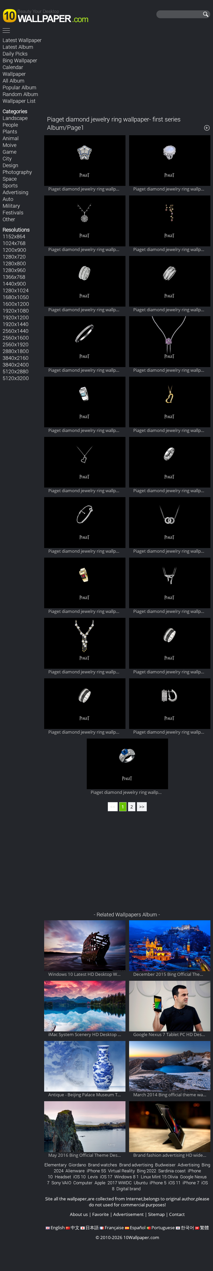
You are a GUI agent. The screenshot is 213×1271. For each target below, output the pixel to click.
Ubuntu (141, 1183)
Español (137, 1228)
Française (114, 1228)
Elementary (55, 1165)
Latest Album (18, 46)
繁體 (204, 1228)
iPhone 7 (191, 1183)
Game (9, 151)
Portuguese (163, 1228)
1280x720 (14, 256)
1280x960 (14, 270)
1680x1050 (16, 297)
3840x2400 (16, 364)
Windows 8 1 (126, 1177)
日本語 (92, 1228)
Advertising (15, 192)
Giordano (77, 1165)
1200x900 (14, 249)
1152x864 (14, 236)
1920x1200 (16, 317)
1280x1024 (16, 290)
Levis (93, 1177)
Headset (63, 1177)
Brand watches (102, 1165)
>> (141, 807)
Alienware (75, 1171)
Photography (17, 171)
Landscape (15, 117)
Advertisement (128, 1214)
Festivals (13, 212)
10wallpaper (48, 15)
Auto (8, 198)
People (10, 124)
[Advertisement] (127, 72)
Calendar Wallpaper (14, 70)
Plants (10, 131)
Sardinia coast (172, 1171)
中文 (75, 1228)
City (7, 158)
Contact (177, 1214)
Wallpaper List (19, 100)
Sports (10, 185)
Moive (9, 144)
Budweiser (165, 1165)
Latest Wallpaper (22, 40)
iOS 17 (106, 1177)
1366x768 (14, 276)
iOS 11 (174, 1183)
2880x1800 (16, 351)
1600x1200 (16, 303)
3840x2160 (16, 357)
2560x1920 (16, 344)
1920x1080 (16, 310)
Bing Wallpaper (20, 60)
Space (10, 178)
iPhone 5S (96, 1171)
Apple (100, 1183)
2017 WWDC (120, 1183)
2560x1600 (16, 337)
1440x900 (14, 283)
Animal (11, 138)
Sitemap (156, 1214)
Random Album (20, 94)
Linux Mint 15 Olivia (159, 1177)
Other (9, 219)
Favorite (100, 1214)
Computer (82, 1183)
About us (79, 1214)
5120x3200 (16, 378)
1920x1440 (16, 324)
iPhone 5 (158, 1183)
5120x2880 (16, 371)
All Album (13, 80)
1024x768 (14, 243)
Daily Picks (15, 53)
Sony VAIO (61, 1183)
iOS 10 (79, 1177)
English (58, 1228)
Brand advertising (136, 1165)
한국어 (187, 1228)
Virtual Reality (121, 1171)
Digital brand (128, 1189)
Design (10, 165)
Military (11, 205)
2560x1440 (16, 330)
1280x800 (14, 263)
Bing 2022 (146, 1171)
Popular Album (19, 87)
